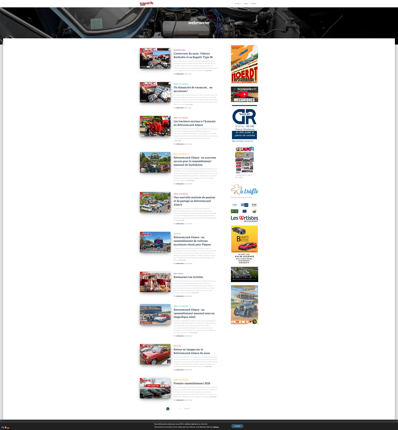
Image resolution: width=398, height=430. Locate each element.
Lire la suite (208, 70)
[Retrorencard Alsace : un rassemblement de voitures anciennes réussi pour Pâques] (155, 242)
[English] (3, 427)
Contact (254, 3)
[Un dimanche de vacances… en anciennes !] (155, 92)
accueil (237, 3)
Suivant (186, 408)
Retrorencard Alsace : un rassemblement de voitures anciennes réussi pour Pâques (192, 241)
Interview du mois (179, 50)
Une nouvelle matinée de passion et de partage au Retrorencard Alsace (194, 201)
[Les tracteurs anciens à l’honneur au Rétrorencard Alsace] (155, 126)
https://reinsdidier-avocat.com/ (242, 141)
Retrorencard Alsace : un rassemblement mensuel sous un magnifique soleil (194, 313)
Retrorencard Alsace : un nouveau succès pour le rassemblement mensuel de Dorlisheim (195, 161)
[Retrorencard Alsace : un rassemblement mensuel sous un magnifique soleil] (155, 314)
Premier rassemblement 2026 (192, 383)
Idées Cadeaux (178, 273)
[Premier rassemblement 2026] (155, 388)
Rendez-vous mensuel (181, 84)
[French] (5, 427)
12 (180, 408)
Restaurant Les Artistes (188, 277)
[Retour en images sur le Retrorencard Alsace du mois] (155, 354)
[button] (240, 3)
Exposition (177, 233)
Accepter (237, 426)
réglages (216, 427)
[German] (8, 427)
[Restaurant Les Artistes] (155, 282)
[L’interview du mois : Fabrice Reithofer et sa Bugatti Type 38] (155, 58)
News (246, 3)
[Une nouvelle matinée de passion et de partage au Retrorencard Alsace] (155, 202)
